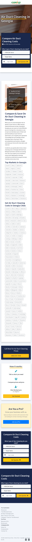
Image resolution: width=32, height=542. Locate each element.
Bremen (7, 220)
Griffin (20, 177)
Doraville (18, 242)
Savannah (22, 192)
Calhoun (7, 223)
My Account (4, 523)
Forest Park (8, 260)
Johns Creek (15, 180)
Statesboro (14, 195)
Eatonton (14, 251)
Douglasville (8, 174)
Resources (4, 510)
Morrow (13, 293)
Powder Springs (9, 302)
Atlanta (7, 168)
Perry (7, 299)
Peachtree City (14, 189)
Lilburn (15, 281)
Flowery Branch (9, 257)
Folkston (17, 257)
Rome (21, 189)
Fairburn (20, 251)
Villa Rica (19, 329)
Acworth (8, 165)
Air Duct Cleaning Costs (7, 513)
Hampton (8, 269)
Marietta (8, 186)
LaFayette (14, 278)
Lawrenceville (15, 183)
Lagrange (8, 183)
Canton (18, 168)
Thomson (15, 323)
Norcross (13, 296)
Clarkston (21, 229)
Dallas (20, 239)
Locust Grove (22, 281)
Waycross (16, 332)
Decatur (12, 242)
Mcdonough (14, 186)
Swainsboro (8, 320)
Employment (4, 529)
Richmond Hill (18, 302)
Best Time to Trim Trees (7, 515)
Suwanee (23, 317)
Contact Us (4, 531)
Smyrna (7, 195)
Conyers (8, 235)
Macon (21, 183)
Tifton (20, 323)
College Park (8, 232)
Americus (8, 211)
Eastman (8, 251)
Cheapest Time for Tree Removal (10, 517)
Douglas (7, 245)
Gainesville (14, 177)
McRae (20, 287)
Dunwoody (20, 174)
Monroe (7, 293)
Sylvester (15, 320)
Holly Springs (15, 272)
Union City (18, 326)
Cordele (13, 235)
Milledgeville (14, 290)
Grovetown (19, 266)
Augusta (13, 168)
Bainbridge (19, 214)
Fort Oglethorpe (17, 260)
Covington (19, 235)
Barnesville (8, 217)
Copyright (22, 537)
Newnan (7, 189)
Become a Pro (5, 521)
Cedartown (22, 226)
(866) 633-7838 (16, 356)
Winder (15, 335)
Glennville (8, 266)
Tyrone (12, 326)
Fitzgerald (15, 254)
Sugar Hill (17, 317)
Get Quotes (22, 62)
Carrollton (8, 171)
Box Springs (15, 217)
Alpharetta (19, 165)
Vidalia (13, 329)
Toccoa (7, 326)
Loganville (8, 284)
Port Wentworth (19, 299)
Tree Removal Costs (6, 512)
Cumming (8, 239)
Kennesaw (22, 180)
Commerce (22, 232)
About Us (3, 527)
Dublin (20, 245)
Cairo (24, 220)
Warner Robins (15, 198)
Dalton (20, 171)
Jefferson (22, 272)
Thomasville (8, 323)
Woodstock (23, 198)
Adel (13, 208)
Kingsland (8, 278)
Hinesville (8, 180)
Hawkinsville (21, 269)
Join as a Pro (16, 422)
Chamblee (15, 229)
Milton (20, 186)
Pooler (11, 299)
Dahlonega (14, 239)
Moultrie (19, 293)
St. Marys (8, 314)
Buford (19, 220)
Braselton (22, 217)
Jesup (7, 275)
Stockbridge (21, 195)
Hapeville (14, 269)
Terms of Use (16, 537)
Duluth (14, 174)
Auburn (19, 211)
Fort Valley (8, 263)
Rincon (7, 305)
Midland (7, 290)
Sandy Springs (14, 192)
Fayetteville (8, 254)
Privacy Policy (10, 537)
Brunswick (13, 220)
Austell (13, 214)
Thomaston (22, 320)
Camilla (13, 223)
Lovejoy (14, 284)
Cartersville (15, 226)
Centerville (8, 229)
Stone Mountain (9, 317)
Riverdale (13, 305)
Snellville (20, 311)
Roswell (7, 192)
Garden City (22, 263)
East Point (8, 177)
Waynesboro (9, 335)
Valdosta (8, 198)
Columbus (14, 171)
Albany (13, 165)
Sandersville (8, 308)
